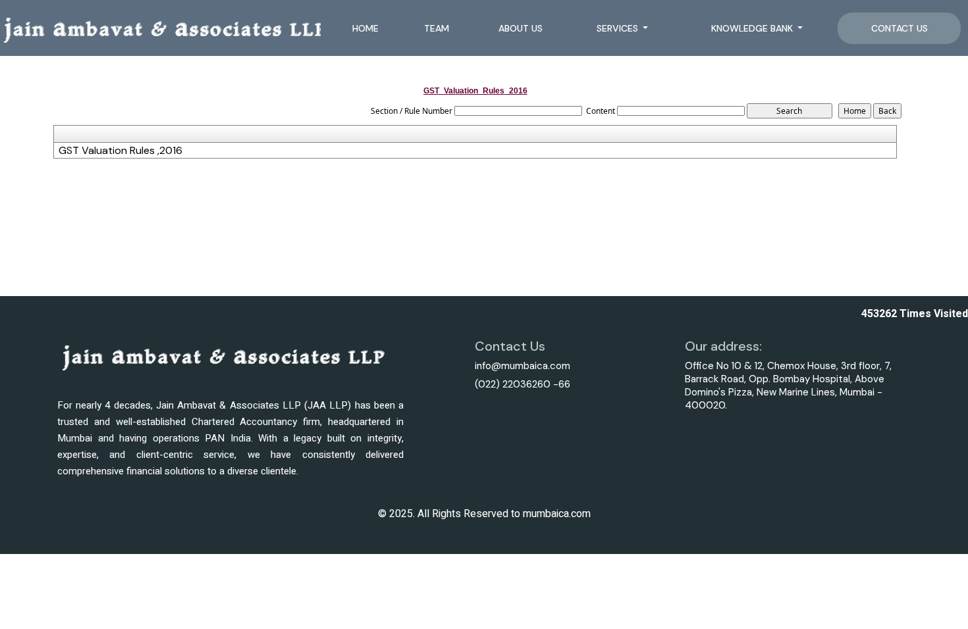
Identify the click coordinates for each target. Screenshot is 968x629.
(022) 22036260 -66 (522, 384)
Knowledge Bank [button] (753, 28)
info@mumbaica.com (522, 365)
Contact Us (899, 28)
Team (436, 28)
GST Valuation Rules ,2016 (120, 150)
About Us (520, 28)
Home (365, 28)
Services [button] (619, 28)
